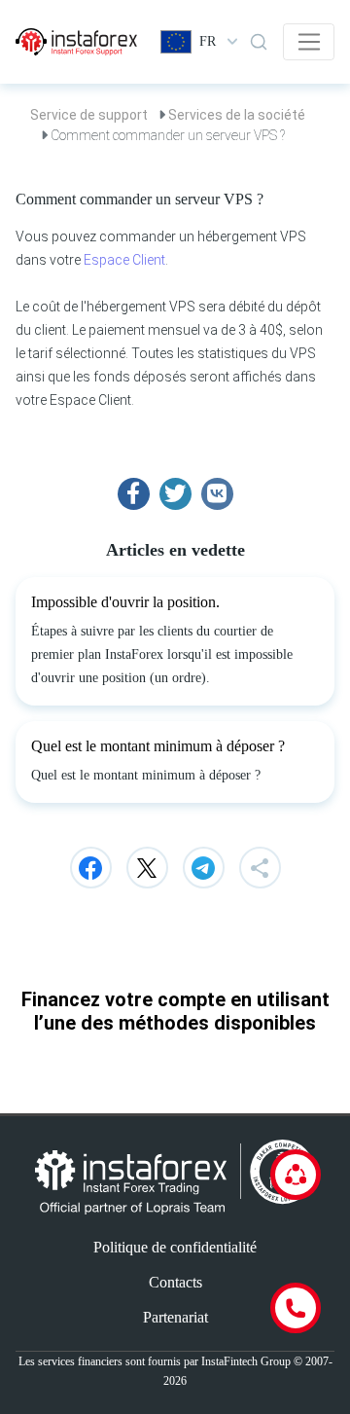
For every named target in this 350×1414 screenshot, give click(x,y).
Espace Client (124, 260)
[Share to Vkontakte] (217, 494)
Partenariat (175, 1317)
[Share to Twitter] (175, 494)
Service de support (89, 115)
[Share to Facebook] (134, 494)
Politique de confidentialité (175, 1247)
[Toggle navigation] (308, 41)
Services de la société (236, 115)
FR (207, 41)
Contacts (175, 1282)
